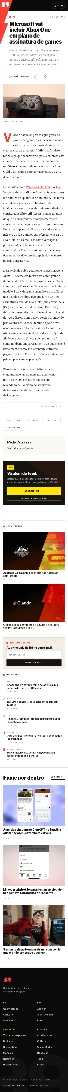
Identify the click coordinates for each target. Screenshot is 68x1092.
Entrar (40, 1020)
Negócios (42, 1053)
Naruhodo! (9, 1058)
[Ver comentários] (35, 77)
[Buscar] (55, 6)
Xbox (19, 420)
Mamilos (8, 1053)
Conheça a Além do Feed (34, 498)
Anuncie (8, 1020)
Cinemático (10, 1047)
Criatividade (44, 1035)
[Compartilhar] (45, 77)
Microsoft (33, 420)
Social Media (44, 1047)
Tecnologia (52, 420)
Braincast (8, 1041)
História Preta (11, 1064)
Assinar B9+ (34, 491)
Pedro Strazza (21, 76)
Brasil (40, 1064)
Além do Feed (45, 1014)
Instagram (8, 1085)
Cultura (41, 1041)
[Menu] (62, 6)
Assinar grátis (34, 662)
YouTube (44, 1085)
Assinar (41, 1008)
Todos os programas (15, 1035)
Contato (8, 1014)
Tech (16, 17)
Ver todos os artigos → (20, 448)
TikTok (20, 1085)
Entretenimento (14, 427)
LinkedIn (32, 1085)
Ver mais (58, 777)
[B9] (6, 3)
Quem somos (10, 1008)
